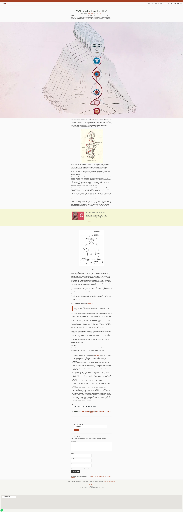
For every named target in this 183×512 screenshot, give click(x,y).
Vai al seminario (89, 221)
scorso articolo (90, 303)
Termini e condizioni (112, 481)
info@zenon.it (92, 489)
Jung (90, 411)
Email (72, 458)
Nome (72, 453)
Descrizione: (91, 486)
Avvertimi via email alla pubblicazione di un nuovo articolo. (84, 468)
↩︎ (82, 379)
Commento (73, 441)
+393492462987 (93, 493)
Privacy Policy (106, 481)
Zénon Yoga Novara (91, 484)
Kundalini (93, 411)
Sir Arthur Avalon (103, 411)
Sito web (73, 463)
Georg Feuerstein (86, 411)
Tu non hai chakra (83, 364)
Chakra (81, 411)
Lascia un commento (98, 13)
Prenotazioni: (89, 493)
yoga (108, 411)
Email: (89, 489)
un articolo (97, 355)
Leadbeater (98, 411)
